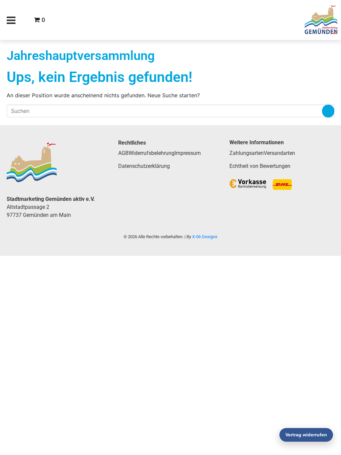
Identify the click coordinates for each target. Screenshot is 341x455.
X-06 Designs (204, 236)
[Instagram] (286, 20)
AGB (123, 153)
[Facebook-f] (269, 20)
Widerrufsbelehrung (151, 153)
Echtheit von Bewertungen (259, 166)
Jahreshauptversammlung (81, 55)
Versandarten (279, 153)
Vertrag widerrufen (306, 434)
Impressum (187, 153)
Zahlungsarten (246, 153)
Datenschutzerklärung (144, 166)
